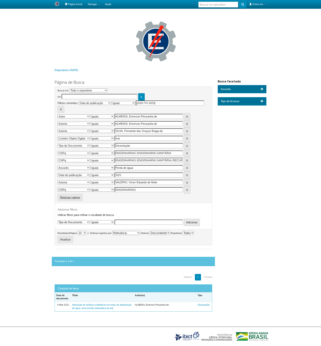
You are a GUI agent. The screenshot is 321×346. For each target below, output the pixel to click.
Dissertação (204, 305)
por (59, 96)
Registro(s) (176, 233)
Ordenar (145, 233)
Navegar (93, 4)
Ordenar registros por (100, 233)
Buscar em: (63, 90)
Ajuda (108, 4)
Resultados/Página (67, 233)
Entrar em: (258, 4)
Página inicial (74, 4)
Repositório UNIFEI (66, 70)
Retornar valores (70, 197)
